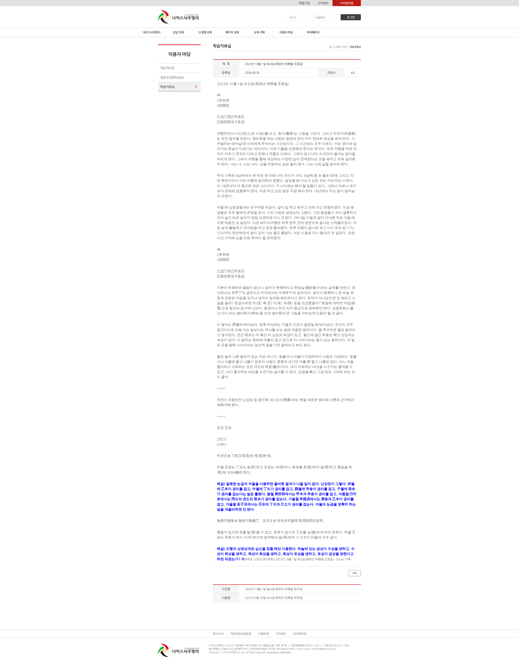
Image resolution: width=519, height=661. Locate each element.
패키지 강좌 (232, 32)
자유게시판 (167, 68)
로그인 (351, 17)
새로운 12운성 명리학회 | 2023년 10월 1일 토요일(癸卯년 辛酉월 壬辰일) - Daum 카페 (297, 559)
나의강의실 (346, 3)
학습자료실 (167, 86)
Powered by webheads (279, 652)
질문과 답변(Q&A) (172, 77)
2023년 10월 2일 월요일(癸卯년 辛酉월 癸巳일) (274, 589)
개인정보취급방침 (240, 633)
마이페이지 (313, 32)
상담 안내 (178, 32)
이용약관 (263, 633)
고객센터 (323, 3)
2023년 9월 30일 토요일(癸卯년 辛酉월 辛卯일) (274, 597)
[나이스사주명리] (178, 16)
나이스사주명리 (151, 32)
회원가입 (304, 3)
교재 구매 (259, 32)
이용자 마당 (286, 32)
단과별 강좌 (205, 32)
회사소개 (218, 633)
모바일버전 (299, 633)
